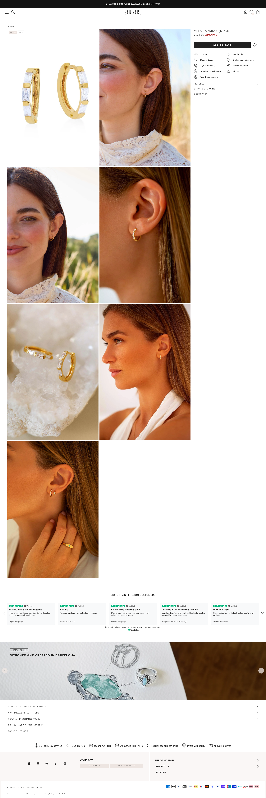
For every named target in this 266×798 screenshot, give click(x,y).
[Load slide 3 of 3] (137, 698)
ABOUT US (162, 766)
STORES (160, 772)
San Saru (39, 787)
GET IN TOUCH (94, 766)
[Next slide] (261, 670)
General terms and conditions (18, 794)
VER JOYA (150, 4)
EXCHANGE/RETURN (126, 766)
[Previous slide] (4, 670)
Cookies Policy (61, 794)
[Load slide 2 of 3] (135, 698)
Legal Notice (37, 794)
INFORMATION (164, 760)
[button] (13, 12)
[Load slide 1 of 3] (132, 698)
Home (10, 26)
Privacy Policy (49, 794)
